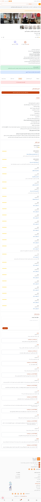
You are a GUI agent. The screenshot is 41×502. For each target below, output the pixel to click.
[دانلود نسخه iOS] (32, 469)
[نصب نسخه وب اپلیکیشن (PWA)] (29, 469)
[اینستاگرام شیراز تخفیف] (24, 494)
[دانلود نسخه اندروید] (34, 469)
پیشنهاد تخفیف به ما (37, 477)
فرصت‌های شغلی (17, 477)
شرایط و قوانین (38, 485)
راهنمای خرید (38, 488)
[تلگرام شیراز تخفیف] (21, 494)
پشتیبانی (39, 476)
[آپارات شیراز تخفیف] (13, 494)
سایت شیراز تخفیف (18, 133)
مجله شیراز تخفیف (37, 483)
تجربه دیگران (12, 78)
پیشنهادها (37, 78)
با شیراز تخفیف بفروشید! (37, 1)
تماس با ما (38, 479)
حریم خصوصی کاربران (37, 490)
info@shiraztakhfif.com (34, 466)
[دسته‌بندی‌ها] (28, 500)
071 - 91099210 (2, 1)
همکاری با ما (18, 474)
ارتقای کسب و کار (17, 476)
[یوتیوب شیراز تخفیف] (18, 494)
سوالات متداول (38, 486)
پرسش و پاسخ (4, 78)
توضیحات (20, 78)
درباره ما (39, 474)
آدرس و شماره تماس (29, 78)
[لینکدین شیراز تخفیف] (15, 494)
